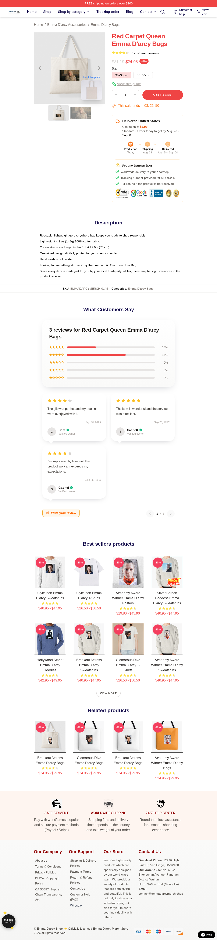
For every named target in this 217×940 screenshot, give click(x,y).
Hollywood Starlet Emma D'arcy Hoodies (50, 665)
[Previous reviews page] (150, 513)
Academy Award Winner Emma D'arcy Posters (128, 598)
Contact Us (77, 888)
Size (115, 68)
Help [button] (209, 934)
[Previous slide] (40, 68)
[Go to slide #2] (80, 113)
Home (38, 24)
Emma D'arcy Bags (105, 24)
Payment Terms (80, 871)
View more (108, 693)
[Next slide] (98, 68)
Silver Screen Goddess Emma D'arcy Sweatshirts (167, 598)
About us (41, 860)
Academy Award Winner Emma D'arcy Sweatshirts (167, 665)
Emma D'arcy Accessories (66, 24)
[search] (162, 12)
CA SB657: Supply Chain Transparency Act (48, 894)
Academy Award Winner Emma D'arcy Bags (167, 763)
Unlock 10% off (8, 921)
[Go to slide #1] (58, 113)
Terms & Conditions (48, 866)
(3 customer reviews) (145, 53)
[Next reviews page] (171, 513)
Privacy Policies (45, 872)
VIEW (50, 583)
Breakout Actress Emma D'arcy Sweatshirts (89, 665)
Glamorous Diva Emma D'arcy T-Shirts (128, 665)
